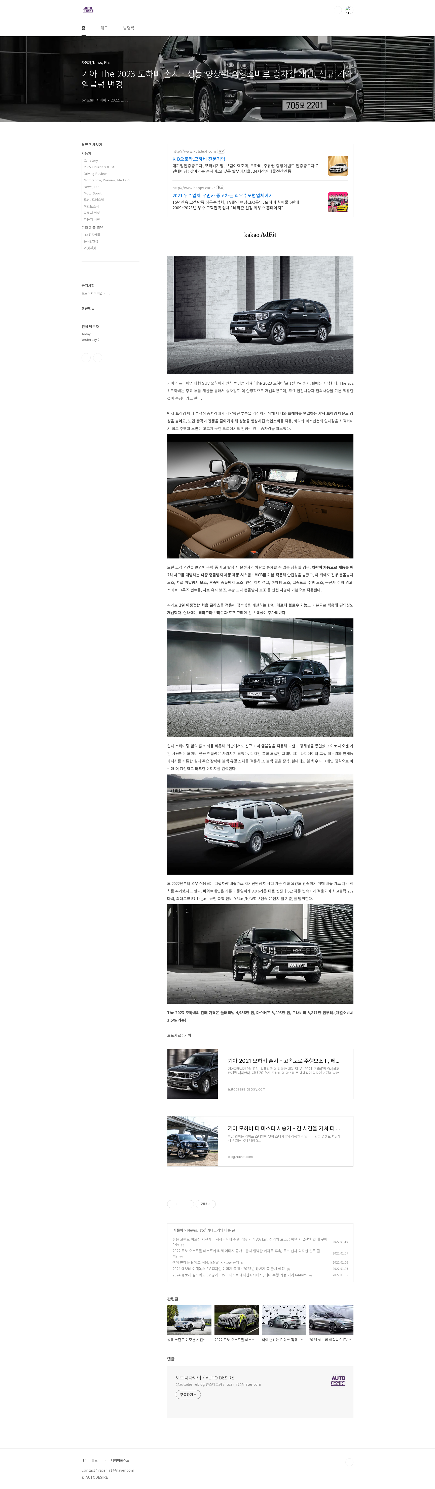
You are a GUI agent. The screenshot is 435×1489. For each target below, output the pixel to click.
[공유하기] (182, 1204)
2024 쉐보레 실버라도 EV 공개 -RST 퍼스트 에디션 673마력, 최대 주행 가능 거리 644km (239, 1274)
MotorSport (92, 193)
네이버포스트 (120, 1460)
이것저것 (90, 247)
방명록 (128, 28)
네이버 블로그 (91, 1460)
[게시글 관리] (188, 1204)
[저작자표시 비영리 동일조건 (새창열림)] (222, 1204)
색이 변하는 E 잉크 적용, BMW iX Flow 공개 (205, 1262)
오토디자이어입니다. (96, 293)
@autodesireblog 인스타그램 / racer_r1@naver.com (218, 1384)
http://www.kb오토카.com (194, 151)
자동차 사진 (92, 219)
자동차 (178, 1230)
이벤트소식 (91, 206)
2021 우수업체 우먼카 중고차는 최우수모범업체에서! (223, 195)
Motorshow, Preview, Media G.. (108, 180)
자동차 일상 (92, 212)
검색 (338, 10)
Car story (91, 160)
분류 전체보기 (92, 144)
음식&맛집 (91, 241)
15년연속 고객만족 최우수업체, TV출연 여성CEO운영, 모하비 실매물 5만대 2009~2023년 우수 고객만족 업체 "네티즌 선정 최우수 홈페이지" (235, 204)
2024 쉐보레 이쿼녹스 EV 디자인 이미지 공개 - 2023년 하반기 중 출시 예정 (228, 1268)
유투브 (97, 357)
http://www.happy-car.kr (193, 188)
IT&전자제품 (92, 234)
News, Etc (196, 1230)
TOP (349, 1462)
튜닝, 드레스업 (94, 199)
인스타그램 (86, 357)
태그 (104, 28)
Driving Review (95, 173)
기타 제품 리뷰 (92, 227)
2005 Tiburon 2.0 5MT (100, 166)
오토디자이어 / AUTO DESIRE (205, 1377)
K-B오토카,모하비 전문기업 (198, 159)
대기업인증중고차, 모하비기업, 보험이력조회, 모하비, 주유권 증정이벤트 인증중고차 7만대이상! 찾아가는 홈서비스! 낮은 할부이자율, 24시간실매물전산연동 (245, 168)
